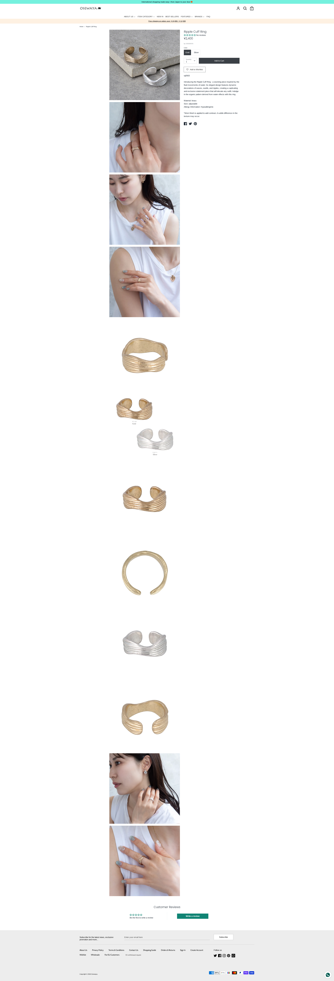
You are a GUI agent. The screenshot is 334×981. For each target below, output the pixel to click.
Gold (187, 52)
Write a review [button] (192, 916)
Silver (196, 52)
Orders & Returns (168, 950)
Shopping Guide (149, 950)
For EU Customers (112, 955)
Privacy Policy (98, 950)
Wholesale (95, 955)
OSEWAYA (189, 43)
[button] (190, 35)
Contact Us (133, 950)
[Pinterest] (229, 956)
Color (185, 48)
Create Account (196, 950)
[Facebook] (220, 956)
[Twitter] (215, 956)
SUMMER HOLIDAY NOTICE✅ (167, 21)
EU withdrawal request (133, 955)
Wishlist (83, 955)
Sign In (183, 950)
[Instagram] (224, 956)
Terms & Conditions (116, 950)
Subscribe (223, 937)
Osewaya (94, 974)
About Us (83, 950)
